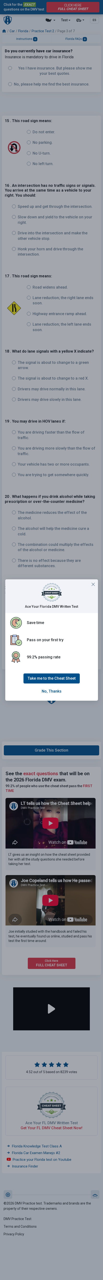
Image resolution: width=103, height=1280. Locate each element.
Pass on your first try (45, 640)
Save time (35, 622)
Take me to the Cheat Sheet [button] (52, 678)
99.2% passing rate (43, 657)
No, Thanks (52, 691)
